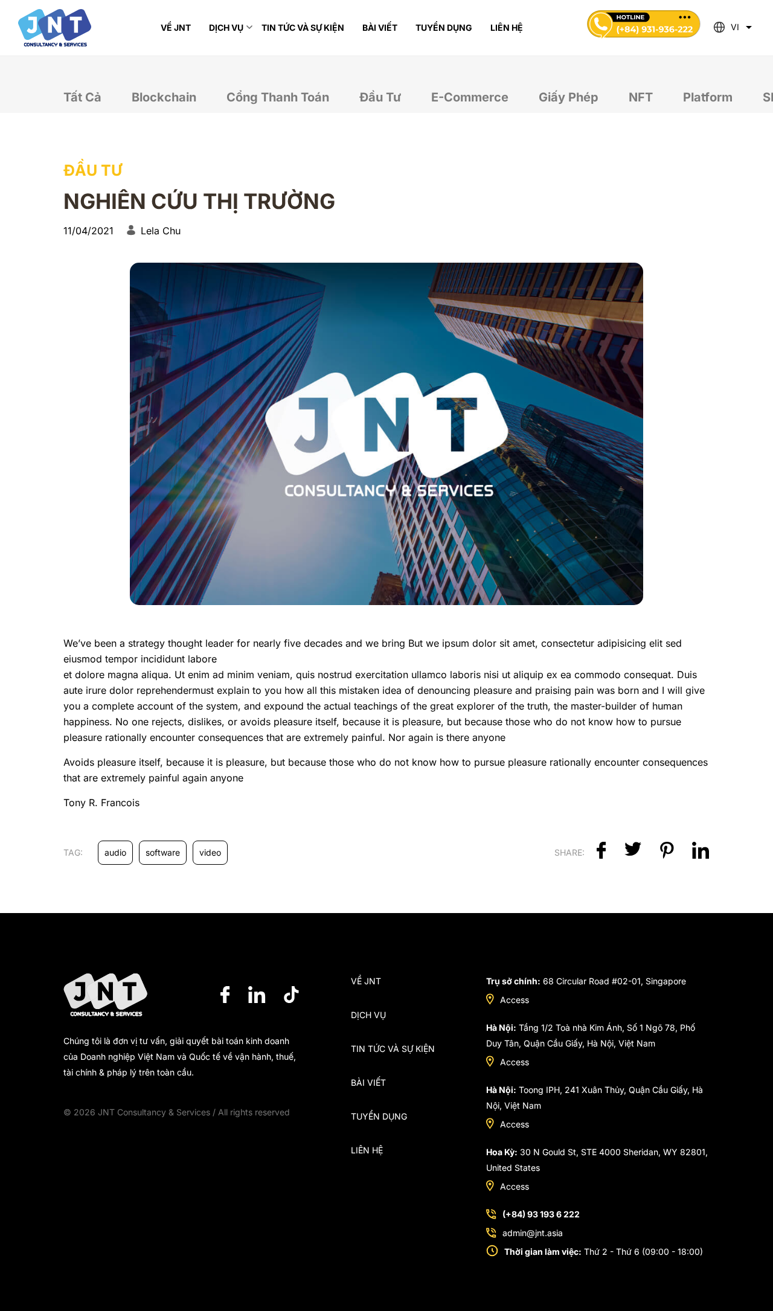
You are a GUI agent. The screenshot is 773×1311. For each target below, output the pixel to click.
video (210, 852)
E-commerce (469, 97)
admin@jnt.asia (532, 1233)
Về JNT (366, 981)
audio (115, 852)
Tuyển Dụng (379, 1116)
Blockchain (164, 97)
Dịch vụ (368, 1015)
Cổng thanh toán (277, 97)
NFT (641, 97)
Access (514, 1000)
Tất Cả (82, 97)
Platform (708, 97)
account (155, 706)
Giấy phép (568, 97)
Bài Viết (368, 1082)
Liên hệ (367, 1150)
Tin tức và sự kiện (393, 1048)
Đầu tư (380, 97)
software (163, 852)
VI (735, 27)
